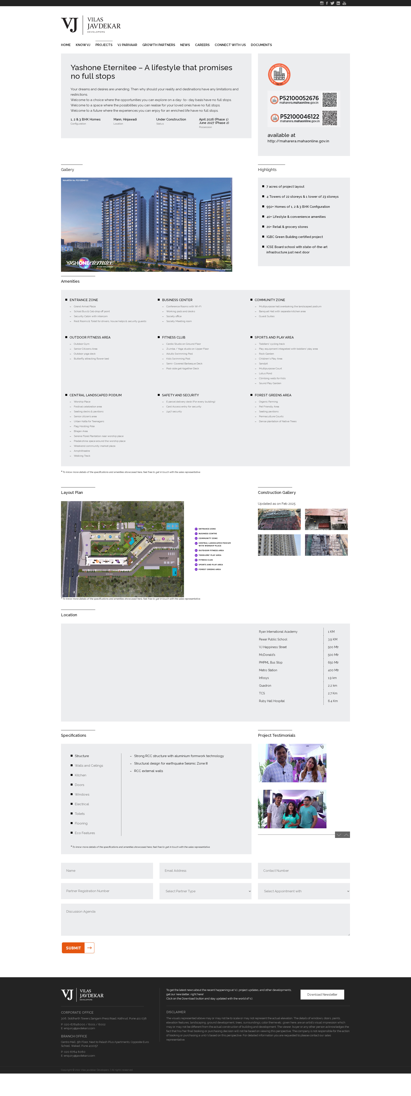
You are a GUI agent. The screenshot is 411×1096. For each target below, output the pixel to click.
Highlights (267, 169)
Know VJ (83, 45)
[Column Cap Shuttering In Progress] (279, 519)
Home (66, 45)
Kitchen (80, 775)
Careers (202, 45)
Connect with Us (230, 45)
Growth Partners (158, 45)
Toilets (80, 814)
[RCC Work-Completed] (279, 545)
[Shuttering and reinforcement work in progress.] (326, 545)
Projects (103, 45)
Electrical (82, 804)
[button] (346, 835)
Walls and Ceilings (89, 766)
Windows (82, 794)
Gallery (67, 169)
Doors (79, 785)
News (185, 45)
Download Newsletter (322, 994)
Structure (82, 756)
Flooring (81, 823)
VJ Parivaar (127, 45)
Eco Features (85, 833)
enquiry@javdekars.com (79, 1028)
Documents (261, 45)
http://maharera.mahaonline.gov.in (298, 141)
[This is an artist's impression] (146, 224)
